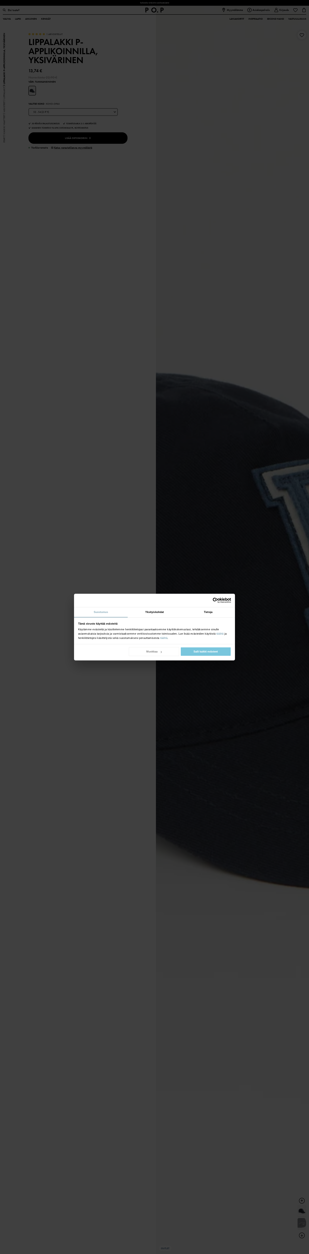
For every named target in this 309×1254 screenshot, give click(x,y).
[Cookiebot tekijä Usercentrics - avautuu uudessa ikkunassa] (215, 600)
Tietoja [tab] (208, 611)
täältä (220, 633)
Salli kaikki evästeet (205, 651)
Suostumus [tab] (101, 611)
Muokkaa (152, 651)
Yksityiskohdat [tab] (154, 611)
